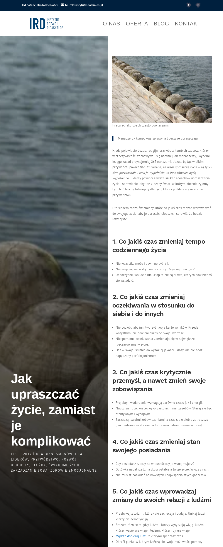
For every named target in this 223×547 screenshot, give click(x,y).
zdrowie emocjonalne (73, 470)
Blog (161, 24)
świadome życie (65, 465)
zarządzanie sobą (29, 470)
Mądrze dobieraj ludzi (131, 536)
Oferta (137, 24)
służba (39, 465)
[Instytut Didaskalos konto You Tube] (198, 6)
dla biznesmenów (54, 454)
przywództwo (45, 459)
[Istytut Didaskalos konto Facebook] (188, 6)
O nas (111, 24)
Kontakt (188, 24)
